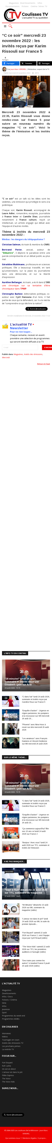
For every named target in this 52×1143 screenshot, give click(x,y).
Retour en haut (43, 364)
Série (4, 1003)
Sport (4, 1012)
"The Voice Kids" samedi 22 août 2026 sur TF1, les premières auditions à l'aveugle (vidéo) (36, 949)
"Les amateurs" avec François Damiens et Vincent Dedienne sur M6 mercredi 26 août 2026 (34, 741)
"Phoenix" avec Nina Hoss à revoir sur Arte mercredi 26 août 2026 (35, 727)
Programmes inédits (10, 1019)
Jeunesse (6, 1009)
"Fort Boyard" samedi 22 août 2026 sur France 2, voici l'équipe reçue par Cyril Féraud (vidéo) (35, 935)
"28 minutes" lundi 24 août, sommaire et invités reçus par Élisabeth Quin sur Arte (22, 681)
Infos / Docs (7, 996)
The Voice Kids (8, 1081)
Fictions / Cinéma (9, 999)
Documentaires (12, 6)
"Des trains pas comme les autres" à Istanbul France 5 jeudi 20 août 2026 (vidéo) (36, 963)
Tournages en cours (10, 1040)
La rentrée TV (8, 1049)
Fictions (25, 6)
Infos (39, 3)
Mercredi (6, 357)
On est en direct (9, 1069)
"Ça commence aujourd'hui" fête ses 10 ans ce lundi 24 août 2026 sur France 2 (35, 831)
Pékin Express (8, 1075)
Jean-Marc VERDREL (18, 69)
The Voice (6, 1078)
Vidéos (5, 1036)
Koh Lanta (6, 1066)
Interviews (6, 1033)
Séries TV (42, 6)
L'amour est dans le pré (12, 1072)
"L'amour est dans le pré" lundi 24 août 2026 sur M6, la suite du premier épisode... (35, 921)
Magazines (14, 3)
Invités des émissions (33, 354)
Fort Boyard (7, 1062)
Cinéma (34, 6)
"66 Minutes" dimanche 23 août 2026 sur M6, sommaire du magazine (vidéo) (35, 907)
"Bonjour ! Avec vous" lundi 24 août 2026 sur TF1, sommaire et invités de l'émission (35, 845)
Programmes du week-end (13, 1015)
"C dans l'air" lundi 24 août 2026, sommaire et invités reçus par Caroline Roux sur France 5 (36, 699)
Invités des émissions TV (12, 1043)
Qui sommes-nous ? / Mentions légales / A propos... (26, 1138)
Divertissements (27, 3)
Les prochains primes (11, 1046)
